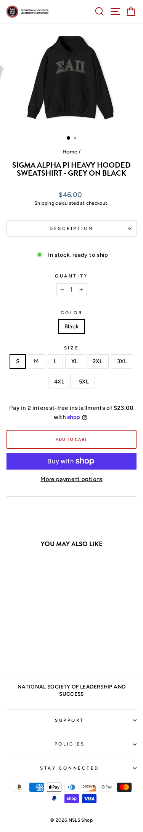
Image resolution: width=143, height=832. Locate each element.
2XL (98, 361)
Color (72, 312)
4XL (59, 381)
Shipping (44, 203)
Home (70, 151)
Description (71, 228)
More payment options (71, 479)
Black (71, 326)
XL (74, 361)
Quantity (71, 276)
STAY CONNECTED (69, 768)
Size (71, 348)
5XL (84, 381)
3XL (122, 361)
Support (69, 720)
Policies (70, 744)
